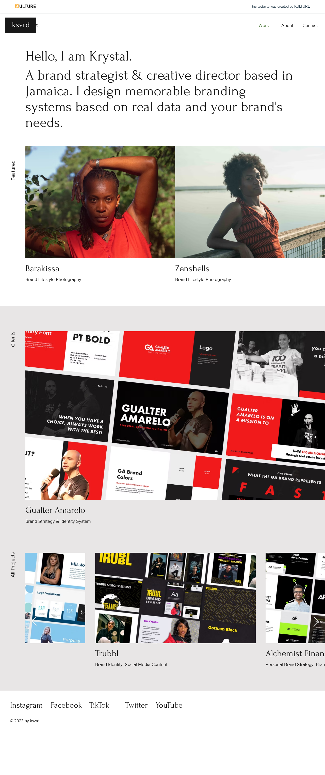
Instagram (26, 705)
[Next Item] (316, 622)
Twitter (136, 705)
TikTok (99, 705)
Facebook (66, 705)
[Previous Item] (34, 622)
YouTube (169, 705)
